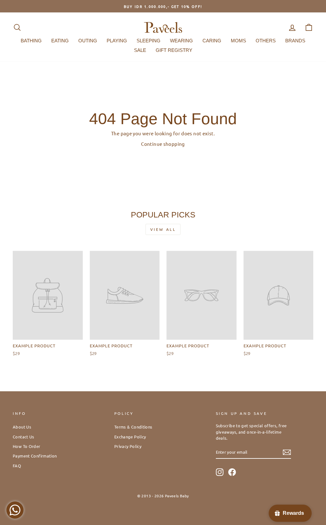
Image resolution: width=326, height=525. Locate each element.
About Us (22, 426)
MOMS (238, 40)
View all (163, 229)
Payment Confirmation (35, 455)
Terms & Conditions (133, 426)
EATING (60, 40)
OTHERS (266, 40)
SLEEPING (148, 40)
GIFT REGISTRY (174, 50)
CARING (211, 40)
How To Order (26, 446)
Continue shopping (163, 144)
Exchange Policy (130, 436)
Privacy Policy (127, 446)
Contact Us (23, 436)
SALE (140, 50)
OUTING (87, 40)
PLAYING (117, 40)
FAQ (17, 465)
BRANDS (295, 40)
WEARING (181, 40)
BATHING (31, 40)
